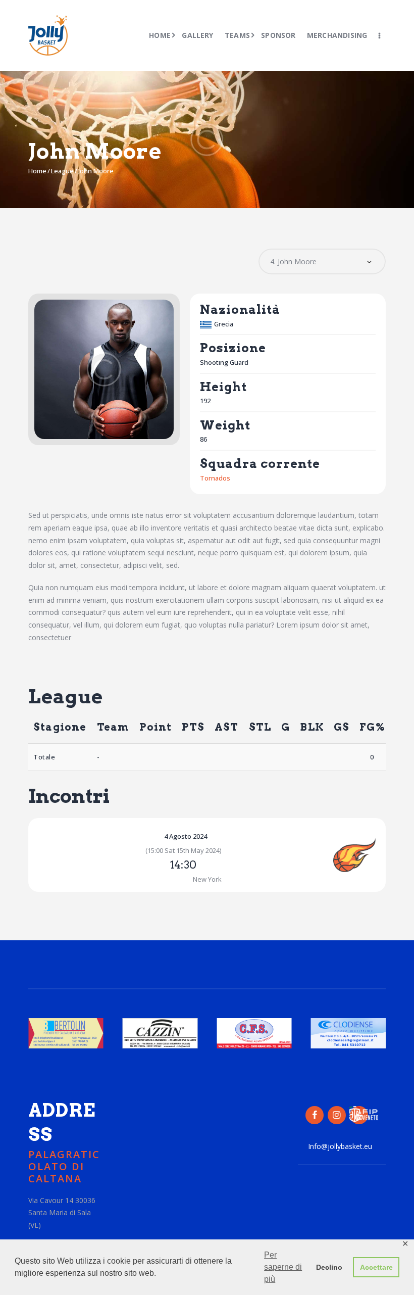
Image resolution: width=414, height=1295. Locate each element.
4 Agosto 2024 (185, 836)
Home (37, 170)
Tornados (215, 478)
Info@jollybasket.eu (340, 1146)
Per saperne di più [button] (283, 1267)
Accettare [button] (376, 1267)
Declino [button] (329, 1267)
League (62, 170)
